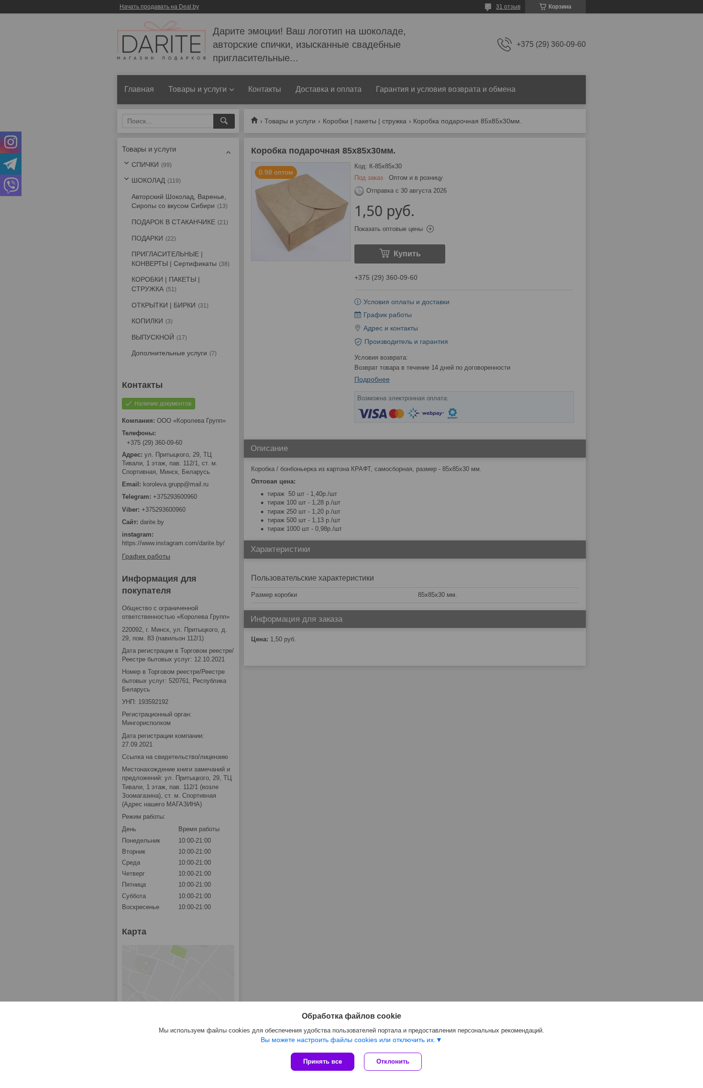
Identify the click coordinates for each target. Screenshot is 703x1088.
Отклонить (392, 1061)
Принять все (322, 1061)
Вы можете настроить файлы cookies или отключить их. (348, 1040)
